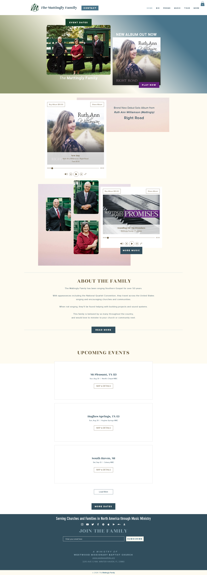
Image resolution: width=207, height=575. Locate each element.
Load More (103, 492)
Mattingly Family (59, 7)
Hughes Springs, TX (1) (103, 416)
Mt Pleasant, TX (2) (103, 374)
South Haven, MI (103, 458)
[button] (203, 3)
